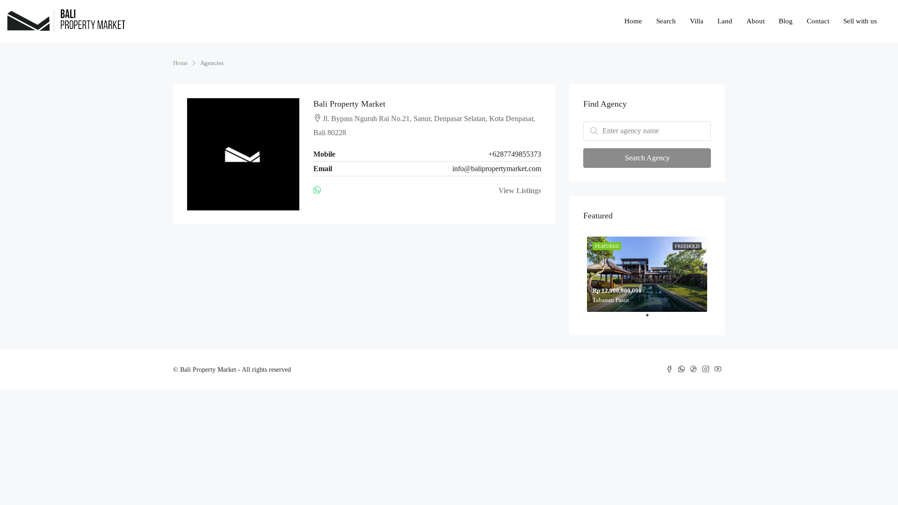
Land (724, 21)
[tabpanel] (647, 272)
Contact (818, 21)
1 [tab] (652, 319)
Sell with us (860, 21)
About (755, 21)
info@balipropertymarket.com (496, 169)
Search (666, 21)
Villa (696, 21)
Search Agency (647, 158)
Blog (786, 21)
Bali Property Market (349, 103)
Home (633, 21)
